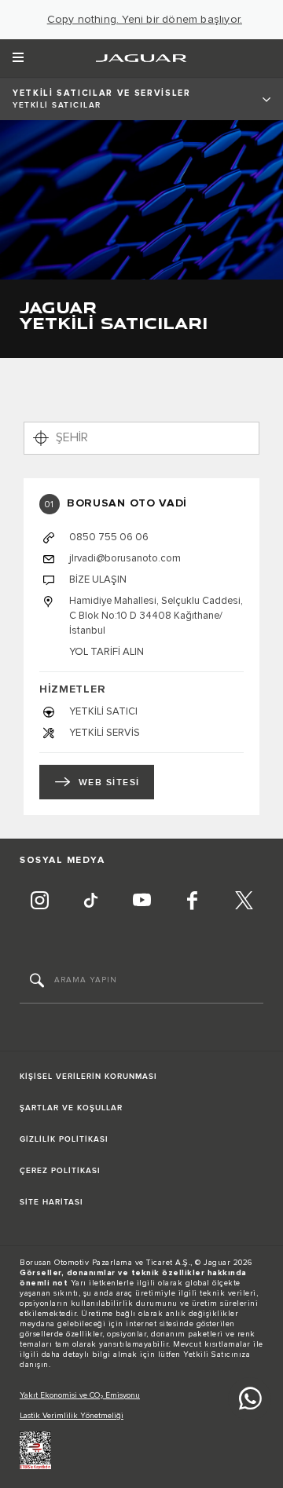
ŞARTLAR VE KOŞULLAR (71, 1108)
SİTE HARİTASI (51, 1202)
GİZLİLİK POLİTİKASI (64, 1139)
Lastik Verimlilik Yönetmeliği (71, 1415)
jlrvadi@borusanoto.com (125, 558)
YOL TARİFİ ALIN (106, 651)
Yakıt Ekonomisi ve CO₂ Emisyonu (80, 1395)
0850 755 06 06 (109, 537)
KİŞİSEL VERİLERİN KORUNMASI (88, 1076)
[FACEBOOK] (192, 903)
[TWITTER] (243, 903)
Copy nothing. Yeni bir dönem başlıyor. (145, 19)
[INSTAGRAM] (39, 903)
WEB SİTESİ (109, 782)
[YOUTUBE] (141, 903)
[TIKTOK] (90, 903)
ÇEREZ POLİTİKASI (60, 1170)
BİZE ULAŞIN (98, 579)
